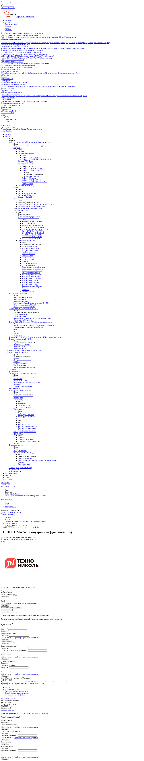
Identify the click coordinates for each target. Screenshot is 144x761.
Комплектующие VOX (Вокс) (28, 218)
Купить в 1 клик (7, 610)
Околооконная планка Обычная (33, 267)
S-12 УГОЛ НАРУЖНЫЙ (31, 239)
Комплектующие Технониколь (29, 216)
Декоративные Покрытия (75, 48)
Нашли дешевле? (15, 607)
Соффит (10, 37)
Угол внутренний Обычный (32, 271)
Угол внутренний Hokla (30, 248)
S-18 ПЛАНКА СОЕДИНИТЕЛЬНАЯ (36, 229)
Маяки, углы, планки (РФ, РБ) (99, 43)
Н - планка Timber (28, 265)
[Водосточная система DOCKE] (32, 339)
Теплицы (4, 77)
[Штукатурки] (23, 409)
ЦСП (35, 54)
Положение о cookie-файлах (15, 695)
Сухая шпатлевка (24, 405)
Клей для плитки (24, 424)
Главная (8, 20)
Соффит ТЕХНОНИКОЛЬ (27, 193)
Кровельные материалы (9, 71)
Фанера (40, 54)
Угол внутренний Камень (31, 276)
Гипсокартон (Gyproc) (23, 43)
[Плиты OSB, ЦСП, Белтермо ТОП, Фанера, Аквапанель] (51, 322)
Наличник (25, 290)
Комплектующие (70, 37)
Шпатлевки (34, 96)
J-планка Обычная (28, 254)
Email (3, 601)
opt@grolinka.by (10, 507)
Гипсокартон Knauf (8, 43)
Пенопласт (53, 86)
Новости (8, 26)
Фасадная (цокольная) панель (23, 37)
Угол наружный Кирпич (31, 282)
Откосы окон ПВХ (7, 113)
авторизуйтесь (16, 615)
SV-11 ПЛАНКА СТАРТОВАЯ (33, 231)
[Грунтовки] (22, 434)
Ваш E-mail (5, 635)
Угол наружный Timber (30, 280)
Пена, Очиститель (7, 101)
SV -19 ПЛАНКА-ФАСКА (31, 235)
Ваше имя (5, 597)
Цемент (84, 96)
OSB (32, 54)
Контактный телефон (9, 633)
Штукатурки (42, 96)
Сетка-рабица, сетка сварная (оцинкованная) (17, 67)
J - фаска (25, 261)
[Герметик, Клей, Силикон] (33, 453)
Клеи (49, 96)
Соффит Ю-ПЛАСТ (25, 197)
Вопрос (4, 629)
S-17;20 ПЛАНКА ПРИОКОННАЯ (35, 227)
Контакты (8, 30)
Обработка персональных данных (17, 693)
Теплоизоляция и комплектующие (13, 84)
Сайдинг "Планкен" (33, 176)
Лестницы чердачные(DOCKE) (12, 105)
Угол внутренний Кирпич (31, 275)
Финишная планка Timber (31, 288)
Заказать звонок (7, 10)
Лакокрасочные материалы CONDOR (14, 46)
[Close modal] (16, 595)
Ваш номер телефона (9, 599)
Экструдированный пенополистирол (36, 86)
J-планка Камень (28, 259)
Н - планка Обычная (29, 263)
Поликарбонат (6, 81)
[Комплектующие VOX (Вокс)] (40, 218)
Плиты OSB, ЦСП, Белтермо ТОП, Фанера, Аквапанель (21, 52)
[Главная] (8, 121)
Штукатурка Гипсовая (26, 415)
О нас (7, 28)
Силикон (21, 462)
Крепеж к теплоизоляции (66, 86)
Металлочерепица (51, 73)
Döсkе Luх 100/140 (42, 63)
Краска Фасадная (22, 48)
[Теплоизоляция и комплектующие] (35, 373)
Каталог (8, 22)
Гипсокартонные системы (10, 41)
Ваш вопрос (5, 755)
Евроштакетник (6, 90)
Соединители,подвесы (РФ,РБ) (77, 43)
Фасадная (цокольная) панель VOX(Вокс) (49, 37)
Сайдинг (4, 37)
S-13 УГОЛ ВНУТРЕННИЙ (32, 237)
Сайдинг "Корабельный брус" (33, 168)
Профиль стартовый (29, 252)
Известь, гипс (25, 96)
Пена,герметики (7, 99)
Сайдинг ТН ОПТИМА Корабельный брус (37, 159)
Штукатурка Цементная (26, 417)
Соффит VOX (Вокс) (25, 195)
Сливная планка (28, 292)
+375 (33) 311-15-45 (8, 127)
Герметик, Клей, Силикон (23, 101)
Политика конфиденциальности (16, 691)
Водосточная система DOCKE (12, 62)
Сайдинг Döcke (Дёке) (26, 186)
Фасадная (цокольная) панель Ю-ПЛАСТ (32, 206)
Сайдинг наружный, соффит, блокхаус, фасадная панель (21, 35)
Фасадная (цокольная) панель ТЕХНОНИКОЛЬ (35, 204)
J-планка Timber (27, 256)
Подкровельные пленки (14, 73)
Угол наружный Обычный (31, 278)
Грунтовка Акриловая (26, 439)
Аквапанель (47, 54)
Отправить (5, 605)
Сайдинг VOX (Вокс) (25, 161)
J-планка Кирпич (28, 257)
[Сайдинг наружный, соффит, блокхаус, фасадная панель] (50, 142)
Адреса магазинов (7, 6)
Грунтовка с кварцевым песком (29, 441)
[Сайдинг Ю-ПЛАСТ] (33, 163)
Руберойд (26, 73)
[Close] (8, 744)
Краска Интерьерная (8, 48)
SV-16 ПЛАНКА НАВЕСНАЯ (33, 225)
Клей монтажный (24, 464)
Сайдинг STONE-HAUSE (31, 180)
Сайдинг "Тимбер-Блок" (31, 170)
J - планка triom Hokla (29, 246)
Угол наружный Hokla (30, 250)
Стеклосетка (5, 86)
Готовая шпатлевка (24, 407)
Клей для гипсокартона (26, 430)
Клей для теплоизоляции (27, 428)
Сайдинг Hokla (27, 184)
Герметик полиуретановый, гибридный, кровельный (37, 460)
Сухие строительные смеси (10, 94)
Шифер (3, 73)
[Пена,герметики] (22, 445)
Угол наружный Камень (30, 284)
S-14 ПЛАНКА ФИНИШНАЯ (33, 233)
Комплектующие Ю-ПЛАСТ (28, 240)
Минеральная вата (16, 86)
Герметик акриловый (25, 458)
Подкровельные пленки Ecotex (69, 73)
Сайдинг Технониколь (26, 153)
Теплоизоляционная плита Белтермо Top (15, 54)
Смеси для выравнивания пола (62, 96)
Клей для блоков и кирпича (28, 426)
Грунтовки (77, 96)
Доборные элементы (37, 73)
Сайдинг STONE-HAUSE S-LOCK (34, 182)
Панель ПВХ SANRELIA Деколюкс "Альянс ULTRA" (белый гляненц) (26, 58)
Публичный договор (12, 689)
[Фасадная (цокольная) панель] (35, 199)
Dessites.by (17, 717)
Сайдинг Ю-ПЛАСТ (25, 163)
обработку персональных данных (26, 603)
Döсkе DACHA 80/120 (9, 63)
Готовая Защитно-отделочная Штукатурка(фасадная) (47, 48)
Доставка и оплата (11, 24)
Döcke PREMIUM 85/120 (26, 63)
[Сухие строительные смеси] (30, 390)
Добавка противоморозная (10, 96)
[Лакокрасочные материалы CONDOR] (37, 309)
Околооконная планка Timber (32, 269)
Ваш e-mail (5, 648)
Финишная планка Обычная (32, 286)
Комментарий (6, 655)
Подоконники (6, 109)
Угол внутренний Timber (31, 273)
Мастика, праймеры (39, 101)
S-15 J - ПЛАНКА (28, 223)
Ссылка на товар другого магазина (14, 650)
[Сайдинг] (21, 148)
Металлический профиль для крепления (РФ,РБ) (48, 43)
